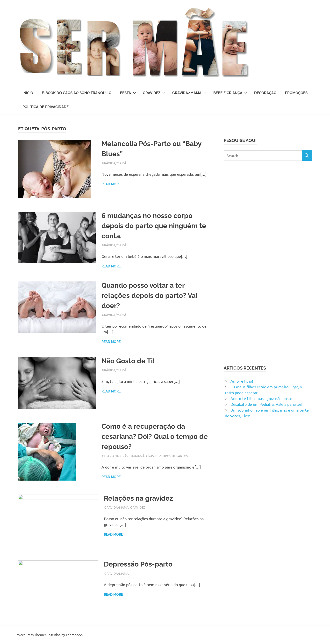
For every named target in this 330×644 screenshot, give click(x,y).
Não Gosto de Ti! (128, 361)
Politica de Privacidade (45, 107)
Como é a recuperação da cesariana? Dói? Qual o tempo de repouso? (154, 436)
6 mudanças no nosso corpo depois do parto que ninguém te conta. (153, 226)
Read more (111, 184)
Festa (125, 93)
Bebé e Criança (227, 93)
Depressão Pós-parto (138, 564)
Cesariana (110, 456)
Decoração (265, 93)
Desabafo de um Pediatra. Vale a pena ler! (266, 404)
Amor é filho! (241, 380)
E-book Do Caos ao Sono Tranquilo (76, 93)
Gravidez (151, 93)
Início (27, 93)
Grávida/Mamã (186, 93)
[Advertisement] (260, 262)
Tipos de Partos (175, 456)
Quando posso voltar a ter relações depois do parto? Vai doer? (149, 295)
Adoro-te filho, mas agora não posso (261, 398)
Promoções (296, 93)
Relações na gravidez (138, 498)
